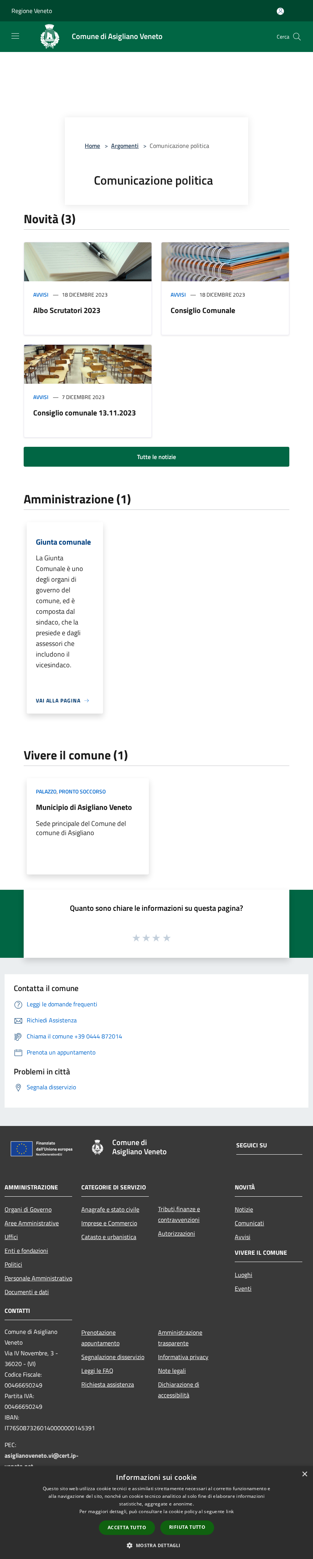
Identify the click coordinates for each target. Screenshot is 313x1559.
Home (92, 145)
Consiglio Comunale (203, 310)
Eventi (243, 1288)
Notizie (244, 1209)
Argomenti (125, 145)
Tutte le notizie (156, 456)
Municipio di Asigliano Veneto (84, 807)
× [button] (304, 1474)
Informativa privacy (183, 1356)
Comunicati (249, 1223)
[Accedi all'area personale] (280, 11)
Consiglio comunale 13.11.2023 (84, 413)
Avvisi (40, 294)
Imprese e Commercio (109, 1223)
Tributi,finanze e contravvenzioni (179, 1214)
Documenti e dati (27, 1291)
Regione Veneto (31, 10)
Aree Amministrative (32, 1223)
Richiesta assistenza (107, 1384)
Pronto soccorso (82, 791)
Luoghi (243, 1274)
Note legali (172, 1370)
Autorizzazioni (176, 1233)
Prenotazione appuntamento (100, 1338)
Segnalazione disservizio (112, 1356)
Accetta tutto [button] (127, 1527)
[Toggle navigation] (15, 36)
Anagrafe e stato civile (110, 1209)
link (230, 1511)
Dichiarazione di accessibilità (178, 1390)
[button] (156, 1545)
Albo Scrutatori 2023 (66, 310)
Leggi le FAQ (97, 1370)
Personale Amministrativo (38, 1278)
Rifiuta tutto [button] (187, 1527)
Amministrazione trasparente (180, 1338)
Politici (13, 1264)
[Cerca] (297, 36)
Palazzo (46, 791)
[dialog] (156, 1512)
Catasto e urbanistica (108, 1236)
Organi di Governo (28, 1209)
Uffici (11, 1236)
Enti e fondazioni (26, 1250)
